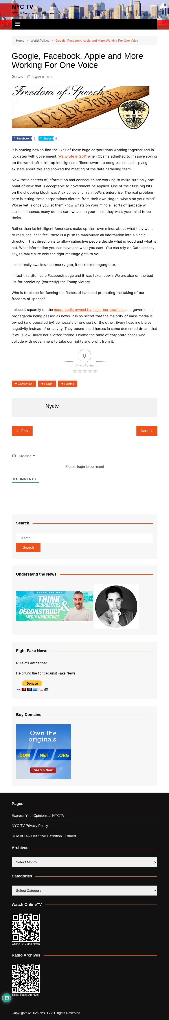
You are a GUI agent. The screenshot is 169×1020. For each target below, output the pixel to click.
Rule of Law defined (31, 663)
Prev (24, 431)
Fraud (48, 384)
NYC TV (22, 7)
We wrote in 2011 (72, 156)
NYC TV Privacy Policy (30, 826)
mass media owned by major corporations (89, 309)
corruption (25, 384)
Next (144, 431)
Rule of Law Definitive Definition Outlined (44, 836)
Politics (69, 384)
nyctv (19, 77)
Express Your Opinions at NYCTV (38, 815)
